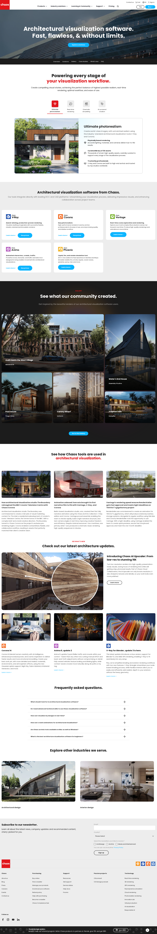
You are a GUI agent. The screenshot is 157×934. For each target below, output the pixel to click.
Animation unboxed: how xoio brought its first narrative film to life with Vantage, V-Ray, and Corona (75, 505)
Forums (65, 892)
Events (4, 892)
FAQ (102, 62)
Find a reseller (37, 882)
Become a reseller (38, 899)
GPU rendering (130, 885)
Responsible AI (130, 910)
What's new (94, 62)
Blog (3, 882)
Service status (68, 885)
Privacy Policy (118, 847)
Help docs (66, 889)
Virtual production (131, 903)
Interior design (87, 807)
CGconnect (98, 878)
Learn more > (7, 672)
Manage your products (40, 885)
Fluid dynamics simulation (133, 889)
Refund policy (37, 892)
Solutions (65, 62)
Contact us (5, 896)
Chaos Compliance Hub (40, 903)
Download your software (40, 889)
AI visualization (130, 907)
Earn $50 (122, 930)
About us (5, 878)
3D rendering (129, 882)
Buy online (35, 878)
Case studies (83, 62)
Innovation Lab (130, 899)
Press (3, 885)
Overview (56, 62)
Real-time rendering (132, 878)
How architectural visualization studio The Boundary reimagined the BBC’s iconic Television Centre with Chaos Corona (26, 505)
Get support (67, 882)
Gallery (73, 62)
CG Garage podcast (101, 882)
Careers (4, 889)
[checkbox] (115, 844)
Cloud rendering (130, 892)
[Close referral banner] (147, 930)
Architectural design (11, 807)
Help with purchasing (39, 896)
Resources (67, 878)
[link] (108, 646)
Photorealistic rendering (133, 896)
